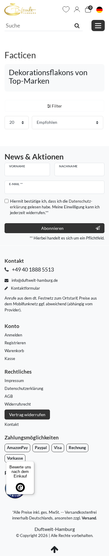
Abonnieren (52, 228)
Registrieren (15, 342)
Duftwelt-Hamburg (55, 529)
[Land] (99, 9)
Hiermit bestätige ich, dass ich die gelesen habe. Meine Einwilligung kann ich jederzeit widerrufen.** (55, 207)
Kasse (10, 358)
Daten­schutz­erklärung (24, 388)
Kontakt (12, 424)
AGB (9, 396)
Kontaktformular (25, 288)
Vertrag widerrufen (27, 414)
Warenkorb (14, 350)
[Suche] (77, 25)
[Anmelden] (77, 9)
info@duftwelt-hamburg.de (34, 280)
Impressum (14, 380)
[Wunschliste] (66, 9)
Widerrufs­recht (18, 404)
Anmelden (13, 335)
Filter (56, 105)
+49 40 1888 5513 (32, 269)
